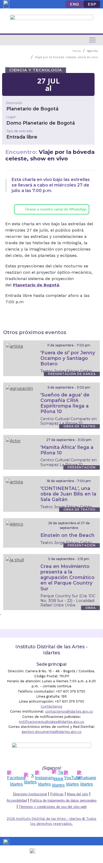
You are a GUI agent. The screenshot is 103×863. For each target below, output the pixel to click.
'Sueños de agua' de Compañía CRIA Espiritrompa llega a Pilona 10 (65, 403)
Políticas (57, 794)
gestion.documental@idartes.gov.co (52, 732)
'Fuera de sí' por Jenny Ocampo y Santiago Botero (67, 358)
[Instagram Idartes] (44, 779)
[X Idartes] (30, 779)
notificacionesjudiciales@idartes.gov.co (51, 722)
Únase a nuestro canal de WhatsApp (55, 209)
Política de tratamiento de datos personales (63, 800)
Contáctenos (51, 706)
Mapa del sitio (77, 794)
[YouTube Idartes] (72, 779)
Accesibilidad (17, 800)
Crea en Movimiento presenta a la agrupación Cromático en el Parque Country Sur (67, 577)
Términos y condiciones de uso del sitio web (53, 807)
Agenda (92, 51)
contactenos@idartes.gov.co (69, 711)
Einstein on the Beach (67, 535)
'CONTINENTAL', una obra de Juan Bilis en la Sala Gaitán (68, 494)
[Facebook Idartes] (16, 779)
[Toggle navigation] (92, 40)
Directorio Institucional (30, 794)
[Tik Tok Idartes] (58, 778)
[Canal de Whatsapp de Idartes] (86, 779)
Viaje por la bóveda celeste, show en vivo (66, 57)
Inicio (77, 51)
